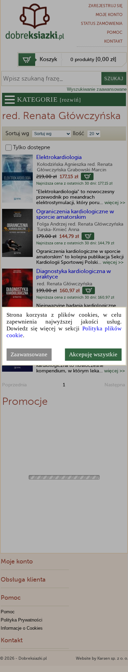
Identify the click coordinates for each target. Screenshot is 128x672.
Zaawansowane (29, 354)
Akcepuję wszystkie (93, 354)
